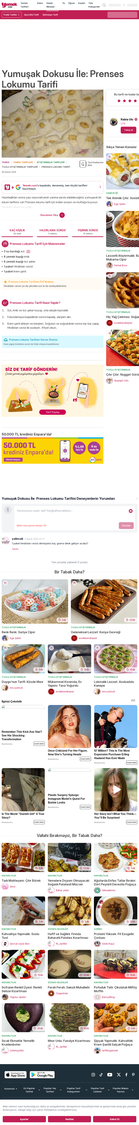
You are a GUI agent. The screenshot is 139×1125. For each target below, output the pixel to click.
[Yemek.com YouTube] (109, 1074)
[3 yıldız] (129, 100)
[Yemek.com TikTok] (101, 1074)
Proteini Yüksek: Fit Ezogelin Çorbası (114, 935)
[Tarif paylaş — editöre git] (52, 388)
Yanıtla (15, 549)
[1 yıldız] (119, 100)
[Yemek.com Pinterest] (133, 1074)
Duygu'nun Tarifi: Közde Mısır (22, 682)
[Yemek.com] (9, 5)
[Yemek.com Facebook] (126, 1074)
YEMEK (5, 162)
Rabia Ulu (127, 119)
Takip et (128, 130)
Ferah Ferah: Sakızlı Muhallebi (69, 987)
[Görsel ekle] (131, 511)
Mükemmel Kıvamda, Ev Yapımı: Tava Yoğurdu (65, 683)
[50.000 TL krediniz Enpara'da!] (52, 450)
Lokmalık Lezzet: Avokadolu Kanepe (114, 683)
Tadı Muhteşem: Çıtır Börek (21, 880)
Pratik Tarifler (10, 14)
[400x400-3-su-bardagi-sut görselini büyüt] (28, 252)
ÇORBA (98, 929)
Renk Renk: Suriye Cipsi (18, 632)
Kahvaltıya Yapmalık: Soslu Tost (20, 935)
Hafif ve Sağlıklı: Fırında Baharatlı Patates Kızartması (68, 935)
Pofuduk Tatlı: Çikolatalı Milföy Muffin (115, 989)
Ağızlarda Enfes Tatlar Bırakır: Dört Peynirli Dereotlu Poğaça (115, 882)
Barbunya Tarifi (50, 14)
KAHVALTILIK (9, 875)
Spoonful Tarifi (31, 14)
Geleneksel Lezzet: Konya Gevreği (95, 632)
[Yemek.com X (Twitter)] (119, 1074)
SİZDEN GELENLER (58, 929)
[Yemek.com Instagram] (93, 1074)
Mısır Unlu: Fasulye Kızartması (69, 1041)
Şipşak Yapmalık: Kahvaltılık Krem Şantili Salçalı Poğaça (113, 1042)
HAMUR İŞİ (112, 193)
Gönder (126, 525)
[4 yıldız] (135, 100)
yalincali (17, 538)
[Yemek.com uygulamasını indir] (15, 1074)
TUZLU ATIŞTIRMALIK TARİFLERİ (20, 166)
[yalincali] (6, 541)
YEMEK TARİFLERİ (23, 162)
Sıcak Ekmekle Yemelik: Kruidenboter (18, 1042)
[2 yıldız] (124, 100)
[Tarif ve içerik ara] (104, 5)
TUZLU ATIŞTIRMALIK (118, 250)
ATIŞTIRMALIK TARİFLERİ (51, 162)
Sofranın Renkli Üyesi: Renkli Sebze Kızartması (22, 989)
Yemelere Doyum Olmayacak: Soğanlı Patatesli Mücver (69, 882)
